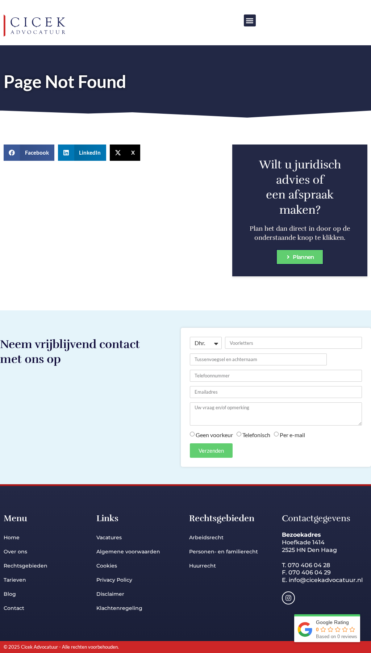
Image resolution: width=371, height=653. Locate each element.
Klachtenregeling (119, 608)
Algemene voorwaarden (128, 551)
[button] (250, 20)
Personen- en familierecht (223, 551)
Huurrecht (202, 565)
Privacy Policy (114, 580)
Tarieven (15, 580)
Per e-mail (292, 434)
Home (12, 537)
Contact (14, 608)
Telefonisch (256, 434)
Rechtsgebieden (25, 565)
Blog (10, 594)
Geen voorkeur (214, 434)
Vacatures (109, 537)
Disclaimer (110, 594)
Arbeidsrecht (207, 537)
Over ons (15, 551)
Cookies (106, 565)
